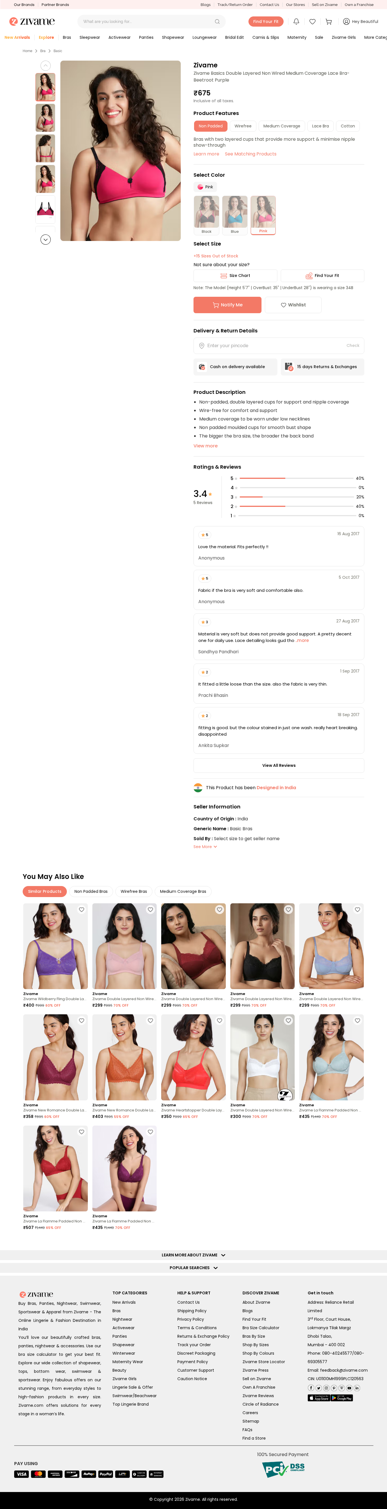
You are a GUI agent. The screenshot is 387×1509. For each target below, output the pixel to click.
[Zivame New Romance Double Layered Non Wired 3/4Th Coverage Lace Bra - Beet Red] (55, 1057)
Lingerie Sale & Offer (132, 1387)
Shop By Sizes (256, 1345)
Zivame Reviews (258, 1396)
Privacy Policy (190, 1319)
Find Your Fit (327, 275)
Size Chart (239, 275)
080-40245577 (337, 1353)
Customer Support (195, 1370)
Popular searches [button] (191, 1268)
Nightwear (122, 1319)
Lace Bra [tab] (320, 126)
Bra (43, 51)
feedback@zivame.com (344, 1370)
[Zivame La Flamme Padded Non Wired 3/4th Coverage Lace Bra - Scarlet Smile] (55, 1168)
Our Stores (295, 5)
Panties (119, 1336)
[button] (217, 21)
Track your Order (194, 1345)
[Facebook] (311, 1387)
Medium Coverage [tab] (281, 126)
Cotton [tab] (348, 126)
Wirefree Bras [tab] (134, 891)
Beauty (119, 1370)
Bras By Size (254, 1336)
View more (206, 446)
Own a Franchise (359, 5)
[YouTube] (348, 1386)
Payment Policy (192, 1362)
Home (27, 51)
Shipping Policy (192, 1311)
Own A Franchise (259, 1387)
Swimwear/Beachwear (134, 1396)
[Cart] (329, 21)
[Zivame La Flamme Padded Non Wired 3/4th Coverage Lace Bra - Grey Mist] (331, 1057)
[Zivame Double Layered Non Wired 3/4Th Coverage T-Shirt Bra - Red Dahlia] (193, 946)
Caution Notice (192, 1379)
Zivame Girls (124, 1379)
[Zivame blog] (341, 1386)
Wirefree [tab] (243, 126)
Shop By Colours (258, 1353)
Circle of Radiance (261, 1404)
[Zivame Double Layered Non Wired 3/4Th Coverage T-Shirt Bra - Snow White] (262, 1057)
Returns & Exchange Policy (203, 1336)
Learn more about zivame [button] (191, 1255)
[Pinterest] (333, 1386)
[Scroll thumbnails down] (46, 239)
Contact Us (269, 5)
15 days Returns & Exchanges (327, 367)
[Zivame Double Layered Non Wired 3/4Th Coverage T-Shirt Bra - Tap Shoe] (262, 946)
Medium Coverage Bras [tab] (183, 891)
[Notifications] (296, 21)
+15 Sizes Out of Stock (216, 256)
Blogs (205, 5)
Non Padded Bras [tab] (91, 891)
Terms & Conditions (197, 1328)
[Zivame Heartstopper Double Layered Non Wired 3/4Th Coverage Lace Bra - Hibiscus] (193, 1057)
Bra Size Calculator (261, 1328)
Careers (250, 1413)
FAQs (247, 1430)
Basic (58, 51)
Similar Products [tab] (44, 891)
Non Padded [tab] (211, 126)
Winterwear (123, 1353)
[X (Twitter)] (318, 1386)
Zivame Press (256, 1370)
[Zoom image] (120, 151)
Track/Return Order (235, 5)
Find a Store (254, 1438)
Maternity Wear (127, 1362)
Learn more (206, 154)
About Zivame (256, 1302)
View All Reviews (279, 765)
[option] (45, 87)
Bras (116, 1311)
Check (353, 345)
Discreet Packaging (196, 1353)
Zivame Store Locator (264, 1362)
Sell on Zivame (325, 5)
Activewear (123, 1328)
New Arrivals (124, 1302)
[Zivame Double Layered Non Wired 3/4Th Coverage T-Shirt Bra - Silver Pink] (124, 946)
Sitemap (251, 1421)
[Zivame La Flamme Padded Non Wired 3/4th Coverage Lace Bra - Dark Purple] (124, 1168)
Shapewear (123, 1345)
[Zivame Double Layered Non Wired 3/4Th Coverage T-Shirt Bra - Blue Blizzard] (331, 946)
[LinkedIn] (356, 1386)
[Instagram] (325, 1386)
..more (301, 640)
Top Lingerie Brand (130, 1404)
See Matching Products (251, 154)
